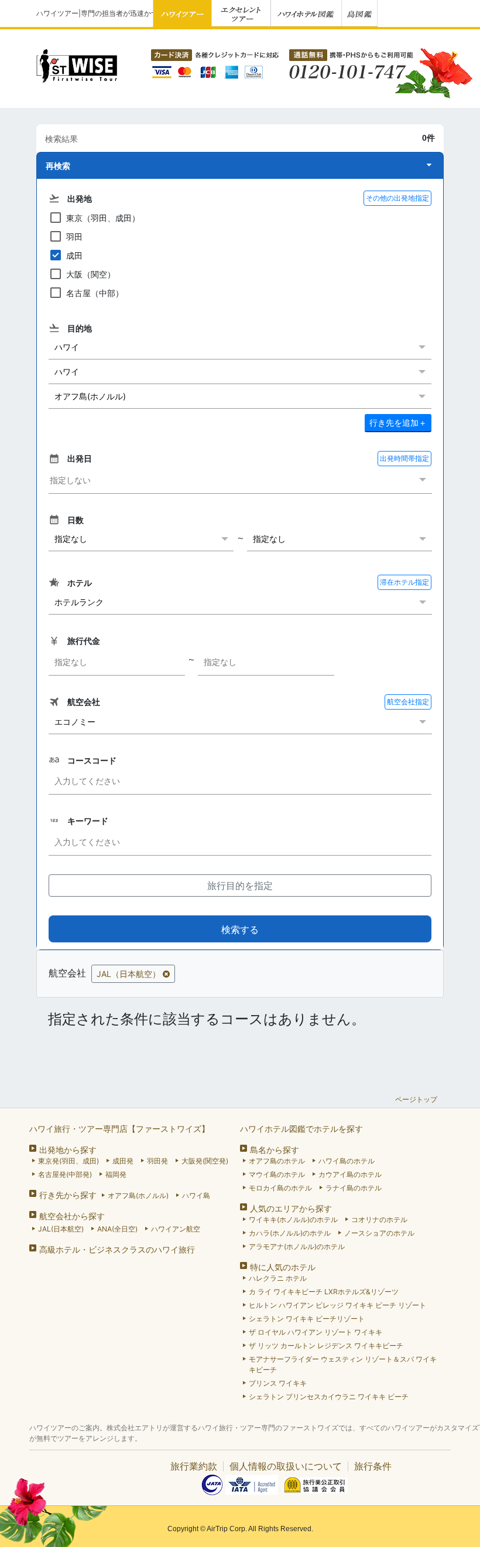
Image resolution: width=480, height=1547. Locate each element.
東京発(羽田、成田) (68, 1160)
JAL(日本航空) (61, 1228)
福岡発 (115, 1174)
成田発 (122, 1160)
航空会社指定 (408, 701)
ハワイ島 (196, 1195)
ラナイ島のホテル (353, 1187)
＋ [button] (398, 423)
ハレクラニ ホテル (278, 1278)
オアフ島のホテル (277, 1160)
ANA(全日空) (117, 1228)
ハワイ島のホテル (346, 1160)
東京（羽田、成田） (103, 218)
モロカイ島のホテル (280, 1187)
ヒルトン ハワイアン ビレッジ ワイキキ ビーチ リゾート (337, 1305)
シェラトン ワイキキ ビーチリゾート (307, 1318)
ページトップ (416, 1099)
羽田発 (157, 1160)
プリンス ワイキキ (278, 1383)
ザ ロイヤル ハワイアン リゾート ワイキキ (315, 1332)
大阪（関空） (90, 274)
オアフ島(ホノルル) (138, 1195)
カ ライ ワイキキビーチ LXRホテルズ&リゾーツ (324, 1291)
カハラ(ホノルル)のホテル (290, 1233)
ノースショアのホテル (379, 1233)
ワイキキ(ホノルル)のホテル (293, 1219)
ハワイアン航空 (175, 1228)
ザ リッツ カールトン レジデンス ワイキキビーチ (326, 1345)
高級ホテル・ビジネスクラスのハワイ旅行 (117, 1249)
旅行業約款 (193, 1466)
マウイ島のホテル (277, 1174)
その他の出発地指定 (397, 198)
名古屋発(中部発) (65, 1174)
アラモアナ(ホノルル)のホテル (297, 1246)
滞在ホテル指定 (404, 582)
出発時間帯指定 (404, 458)
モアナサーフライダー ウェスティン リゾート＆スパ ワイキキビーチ (343, 1364)
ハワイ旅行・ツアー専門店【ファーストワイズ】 (119, 1129)
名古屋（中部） (95, 293)
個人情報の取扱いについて (285, 1466)
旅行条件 (373, 1466)
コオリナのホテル (379, 1219)
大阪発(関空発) (204, 1160)
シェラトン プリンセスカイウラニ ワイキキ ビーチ (329, 1396)
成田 (74, 255)
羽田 (74, 237)
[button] (240, 165)
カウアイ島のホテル (350, 1174)
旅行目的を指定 (240, 885)
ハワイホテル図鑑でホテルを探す (301, 1129)
